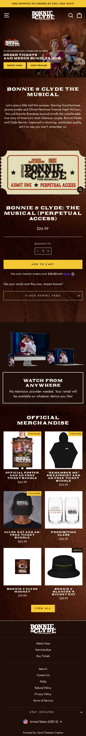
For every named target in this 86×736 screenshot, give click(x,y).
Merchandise (43, 650)
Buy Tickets (43, 656)
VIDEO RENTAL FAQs (43, 295)
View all (43, 608)
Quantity (42, 243)
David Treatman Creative (50, 733)
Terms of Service (43, 700)
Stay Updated (42, 712)
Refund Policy (43, 688)
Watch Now (14, 65)
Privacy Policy (43, 694)
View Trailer (38, 65)
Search (43, 669)
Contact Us (43, 675)
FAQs (43, 681)
